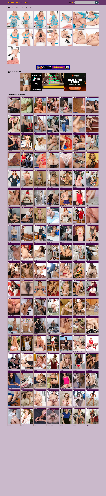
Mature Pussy (18, 2)
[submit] (97, 2)
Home (71, 2)
